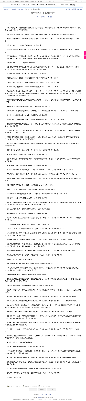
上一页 (36, 17)
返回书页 (79, 9)
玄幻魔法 (8, 1)
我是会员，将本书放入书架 (31, 386)
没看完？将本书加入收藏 (14, 386)
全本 (53, 1)
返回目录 (43, 17)
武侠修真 (12, 1)
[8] (48, 394)
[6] (45, 394)
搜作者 (81, 1)
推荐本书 (73, 9)
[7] (46, 394)
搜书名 (76, 1)
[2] (40, 394)
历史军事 (22, 1)
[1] (38, 394)
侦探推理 (27, 1)
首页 (4, 1)
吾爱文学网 (7, 9)
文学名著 (47, 1)
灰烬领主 (20, 9)
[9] (49, 394)
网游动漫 (32, 1)
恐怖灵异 (42, 1)
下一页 (50, 17)
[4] (42, 394)
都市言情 (17, 1)
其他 (50, 1)
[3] (41, 394)
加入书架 (68, 9)
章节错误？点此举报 (45, 386)
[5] (44, 394)
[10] (51, 394)
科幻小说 (37, 1)
